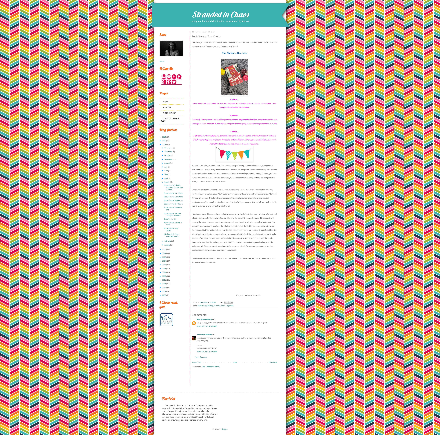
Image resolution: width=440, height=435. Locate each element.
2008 (164, 295)
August (167, 163)
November (168, 152)
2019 (164, 253)
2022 (164, 141)
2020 (164, 250)
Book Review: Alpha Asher (173, 197)
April (166, 178)
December (168, 148)
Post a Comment (201, 357)
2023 (164, 137)
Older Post (273, 362)
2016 (164, 265)
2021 (164, 145)
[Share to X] (229, 302)
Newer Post (196, 362)
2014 (164, 272)
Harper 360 (229, 306)
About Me (167, 107)
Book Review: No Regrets (173, 200)
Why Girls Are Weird (204, 319)
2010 (164, 288)
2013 (164, 276)
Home (235, 362)
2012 (164, 280)
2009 (164, 291)
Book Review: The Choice (173, 193)
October (167, 155)
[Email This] (225, 302)
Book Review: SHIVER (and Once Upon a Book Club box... (173, 187)
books (223, 306)
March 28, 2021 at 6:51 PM (207, 352)
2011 (164, 284)
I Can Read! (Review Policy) (169, 120)
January (167, 245)
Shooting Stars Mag (204, 335)
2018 (164, 257)
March (166, 182)
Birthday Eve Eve (170, 219)
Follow (162, 62)
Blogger (224, 429)
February (167, 241)
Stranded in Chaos (220, 14)
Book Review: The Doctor (173, 204)
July (165, 167)
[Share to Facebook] (232, 302)
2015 (164, 269)
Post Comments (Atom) (211, 367)
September (168, 159)
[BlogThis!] (227, 302)
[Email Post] (221, 302)
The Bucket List (169, 113)
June (166, 171)
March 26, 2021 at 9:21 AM (207, 326)
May (166, 175)
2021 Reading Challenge (205, 306)
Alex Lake (217, 306)
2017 (164, 261)
